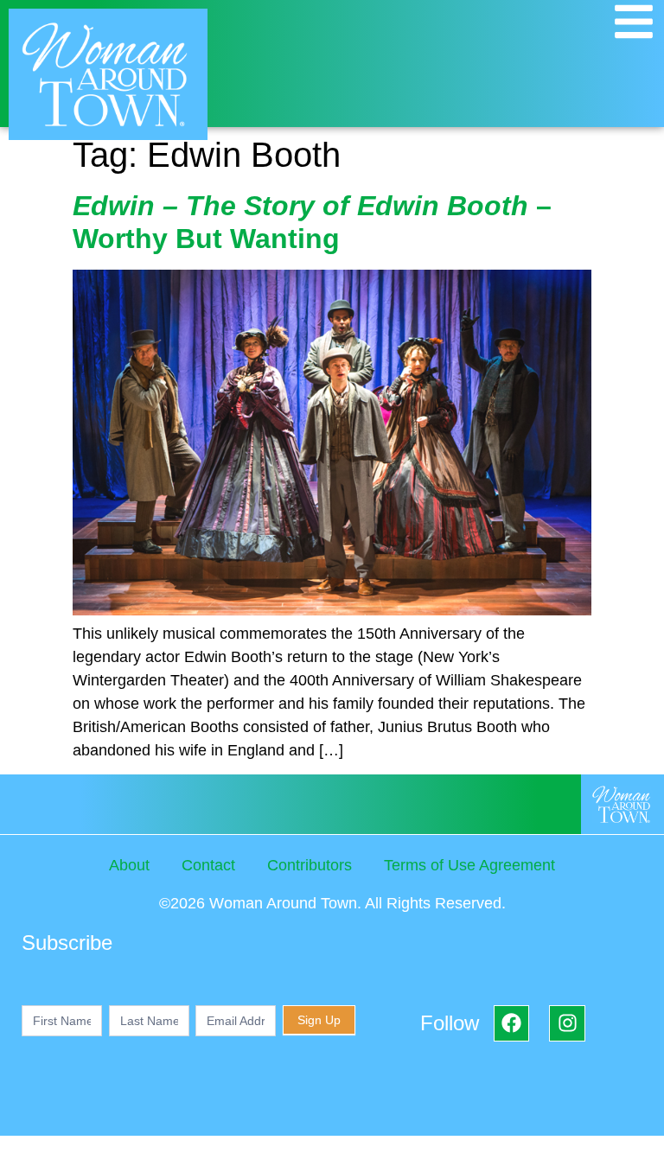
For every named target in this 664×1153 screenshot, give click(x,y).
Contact (208, 865)
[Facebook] (511, 1023)
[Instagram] (566, 1023)
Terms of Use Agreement (469, 865)
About (129, 865)
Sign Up (319, 1020)
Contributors (309, 865)
